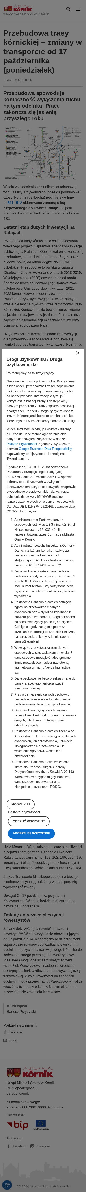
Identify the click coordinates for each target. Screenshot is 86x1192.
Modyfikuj (20, 804)
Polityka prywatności (24, 812)
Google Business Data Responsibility (45, 449)
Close (77, 353)
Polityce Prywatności (22, 444)
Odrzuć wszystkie (29, 821)
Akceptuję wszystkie (31, 833)
